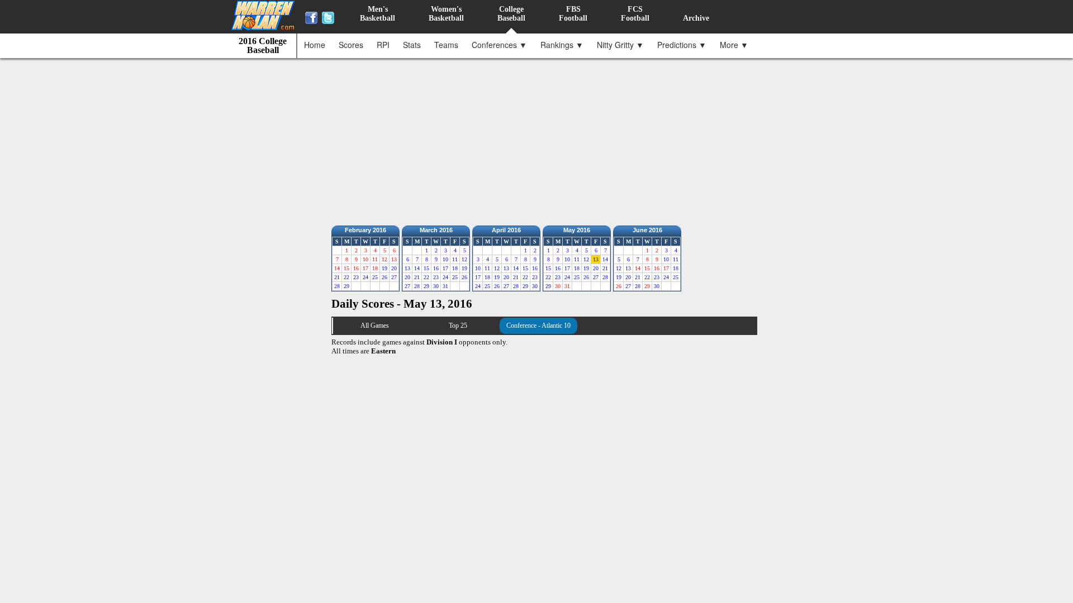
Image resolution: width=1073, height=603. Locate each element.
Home (314, 44)
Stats (412, 44)
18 (455, 268)
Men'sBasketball (377, 13)
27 (394, 277)
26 (384, 277)
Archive (696, 18)
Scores (351, 44)
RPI (383, 44)
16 (436, 268)
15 (426, 268)
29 (346, 286)
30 (436, 286)
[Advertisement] (539, 139)
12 (464, 259)
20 (394, 268)
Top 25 (458, 325)
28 (337, 286)
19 (384, 268)
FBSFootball (573, 13)
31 (445, 286)
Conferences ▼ (499, 44)
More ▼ (734, 44)
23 (356, 277)
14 (417, 268)
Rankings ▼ (561, 44)
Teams (446, 44)
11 (455, 259)
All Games (374, 325)
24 (365, 277)
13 (407, 268)
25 (375, 277)
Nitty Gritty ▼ (620, 44)
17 (445, 268)
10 (445, 259)
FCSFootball (635, 13)
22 (346, 277)
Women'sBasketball (446, 13)
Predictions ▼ (681, 44)
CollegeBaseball (511, 13)
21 (337, 277)
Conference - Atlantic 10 (538, 325)
